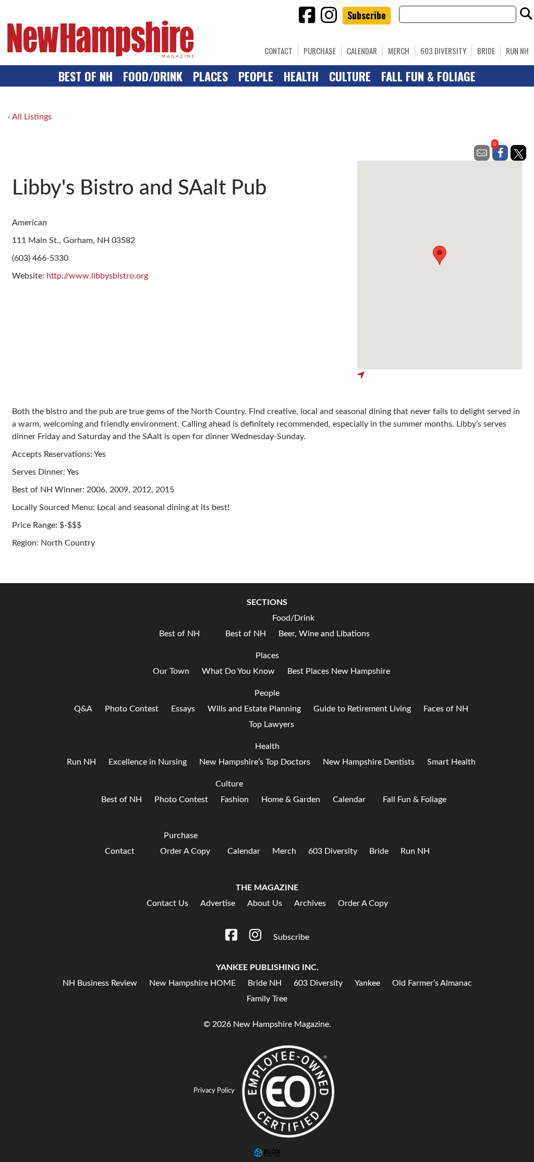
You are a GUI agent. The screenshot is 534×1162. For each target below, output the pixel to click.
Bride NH (265, 983)
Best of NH (85, 75)
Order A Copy (185, 851)
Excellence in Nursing (147, 762)
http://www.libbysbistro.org (97, 276)
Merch (398, 50)
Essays (183, 709)
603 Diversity (443, 50)
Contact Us (167, 903)
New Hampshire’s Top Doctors (254, 762)
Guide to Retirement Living (362, 709)
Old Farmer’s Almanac (432, 983)
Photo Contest (132, 709)
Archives (310, 903)
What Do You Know (238, 671)
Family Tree (267, 999)
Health (301, 75)
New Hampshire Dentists (369, 762)
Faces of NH (445, 709)
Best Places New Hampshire (338, 671)
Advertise (217, 903)
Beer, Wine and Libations (324, 634)
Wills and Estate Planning (254, 709)
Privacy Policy (214, 1090)
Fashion (235, 799)
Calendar (362, 50)
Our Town (171, 671)
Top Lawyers (271, 724)
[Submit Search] (526, 14)
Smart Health (451, 762)
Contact (120, 851)
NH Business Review (100, 983)
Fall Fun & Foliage (428, 75)
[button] (440, 255)
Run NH (517, 50)
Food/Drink (153, 75)
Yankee (367, 983)
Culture (350, 75)
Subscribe (366, 15)
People (255, 75)
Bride (486, 50)
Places (210, 75)
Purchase (320, 50)
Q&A (83, 709)
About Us (264, 903)
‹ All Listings (30, 117)
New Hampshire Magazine (148, 39)
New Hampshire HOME (192, 983)
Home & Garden (290, 799)
